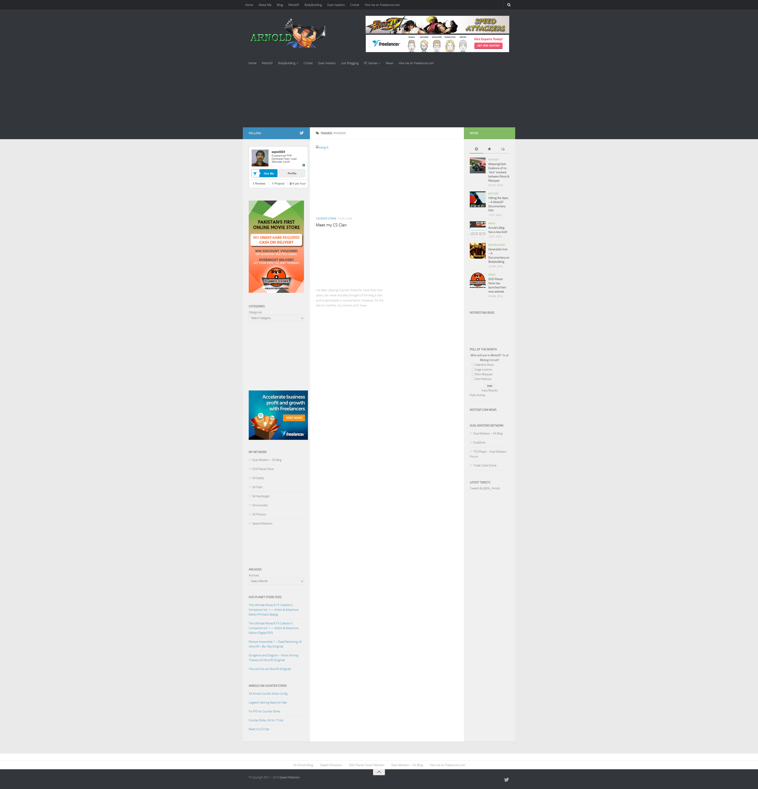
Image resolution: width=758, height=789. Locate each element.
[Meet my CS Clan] (350, 179)
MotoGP (293, 5)
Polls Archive (477, 395)
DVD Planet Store (263, 469)
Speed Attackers (262, 523)
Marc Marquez (484, 374)
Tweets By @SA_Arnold (485, 488)
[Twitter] (301, 133)
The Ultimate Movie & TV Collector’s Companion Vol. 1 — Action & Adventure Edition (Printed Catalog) (273, 609)
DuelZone (479, 442)
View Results (490, 390)
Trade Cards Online (484, 465)
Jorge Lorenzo (483, 369)
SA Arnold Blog (303, 765)
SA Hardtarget (261, 496)
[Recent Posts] (476, 149)
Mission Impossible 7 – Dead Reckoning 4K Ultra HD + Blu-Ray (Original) (275, 644)
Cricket (354, 5)
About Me (265, 5)
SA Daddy (258, 478)
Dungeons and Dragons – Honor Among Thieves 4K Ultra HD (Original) (273, 658)
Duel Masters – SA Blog (266, 460)
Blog (280, 5)
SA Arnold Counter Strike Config (268, 693)
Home (249, 5)
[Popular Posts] (489, 149)
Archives (254, 575)
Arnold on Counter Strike (268, 686)
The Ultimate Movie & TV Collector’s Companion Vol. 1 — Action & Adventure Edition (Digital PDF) (273, 628)
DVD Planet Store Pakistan (366, 765)
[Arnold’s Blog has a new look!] (478, 229)
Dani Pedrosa (483, 379)
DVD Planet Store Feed (265, 597)
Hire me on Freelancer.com (382, 5)
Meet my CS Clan (331, 225)
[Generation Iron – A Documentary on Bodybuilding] (478, 251)
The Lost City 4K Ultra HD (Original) (270, 669)
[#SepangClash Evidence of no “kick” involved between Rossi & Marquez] (478, 165)
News (389, 63)
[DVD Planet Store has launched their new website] (478, 280)
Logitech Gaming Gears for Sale (268, 702)
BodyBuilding (313, 5)
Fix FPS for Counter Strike (264, 711)
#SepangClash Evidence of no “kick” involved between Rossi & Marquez (498, 172)
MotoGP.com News (483, 410)
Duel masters (336, 5)
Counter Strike (326, 218)
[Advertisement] (379, 97)
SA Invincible (260, 505)
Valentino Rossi (484, 365)
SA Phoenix (259, 514)
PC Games (370, 63)
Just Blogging (349, 63)
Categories (255, 312)
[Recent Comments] (502, 149)
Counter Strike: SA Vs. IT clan (266, 720)
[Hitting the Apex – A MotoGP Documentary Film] (478, 199)
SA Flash (257, 487)
